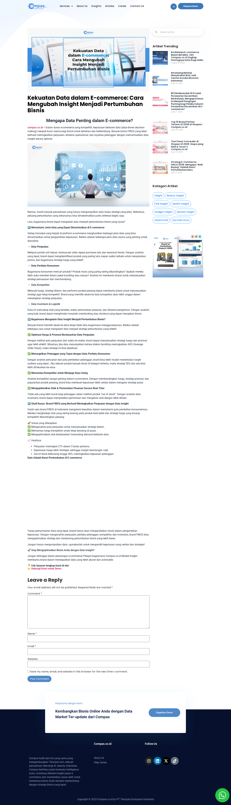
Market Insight (186, 212)
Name (32, 633)
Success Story (181, 220)
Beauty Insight (175, 195)
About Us (82, 6)
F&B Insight (161, 204)
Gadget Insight (163, 212)
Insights (96, 6)
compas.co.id (35, 127)
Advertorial (161, 220)
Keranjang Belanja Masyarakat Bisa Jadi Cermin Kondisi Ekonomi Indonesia (184, 76)
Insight (158, 195)
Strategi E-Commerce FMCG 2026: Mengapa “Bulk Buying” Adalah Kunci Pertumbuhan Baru (187, 165)
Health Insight (180, 204)
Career (122, 6)
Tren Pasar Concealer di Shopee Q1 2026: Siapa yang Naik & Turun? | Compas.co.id (187, 145)
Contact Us (137, 6)
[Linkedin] (157, 761)
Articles (109, 6)
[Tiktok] (175, 761)
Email (32, 646)
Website (33, 659)
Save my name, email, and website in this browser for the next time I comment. (79, 671)
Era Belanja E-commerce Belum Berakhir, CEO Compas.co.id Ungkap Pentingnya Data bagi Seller (187, 56)
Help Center (100, 762)
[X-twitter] (166, 761)
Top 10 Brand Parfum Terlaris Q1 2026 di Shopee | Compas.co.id (186, 124)
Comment (35, 593)
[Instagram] (149, 761)
